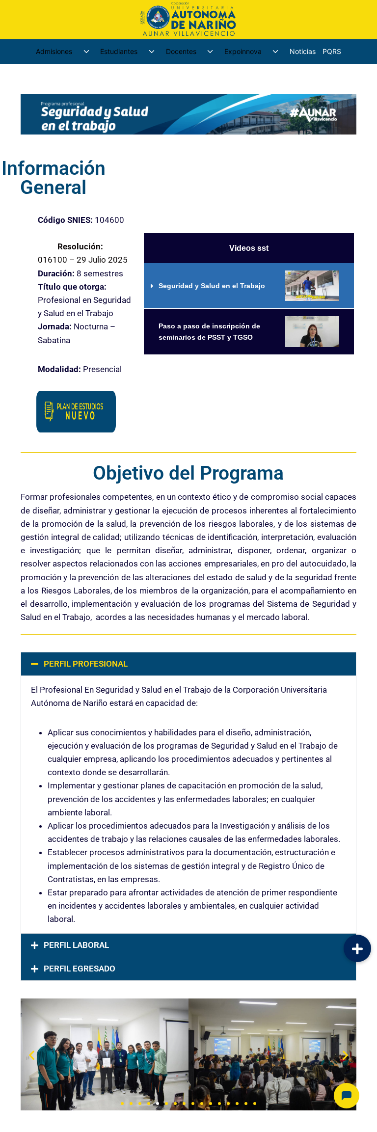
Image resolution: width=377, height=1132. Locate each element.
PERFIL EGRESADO (79, 968)
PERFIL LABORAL (76, 945)
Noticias (303, 51)
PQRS (332, 51)
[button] (188, 663)
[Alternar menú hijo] (86, 51)
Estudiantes (118, 51)
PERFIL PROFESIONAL (86, 664)
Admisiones (54, 51)
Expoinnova (243, 51)
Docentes (181, 51)
